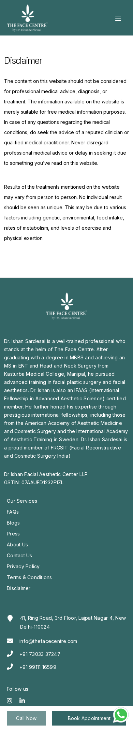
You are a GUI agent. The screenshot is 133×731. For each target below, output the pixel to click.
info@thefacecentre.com (48, 641)
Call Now (26, 718)
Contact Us (19, 555)
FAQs (13, 512)
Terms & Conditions (29, 577)
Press (13, 533)
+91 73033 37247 (39, 654)
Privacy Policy (23, 566)
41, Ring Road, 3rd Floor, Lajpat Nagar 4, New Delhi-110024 (73, 622)
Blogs (13, 523)
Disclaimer (19, 588)
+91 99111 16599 (37, 667)
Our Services (22, 501)
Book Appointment (89, 718)
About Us (17, 544)
